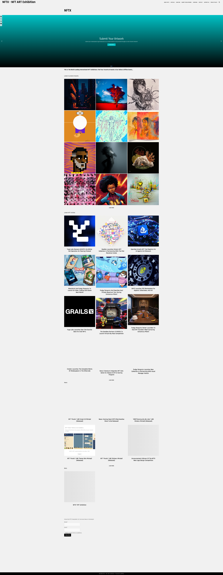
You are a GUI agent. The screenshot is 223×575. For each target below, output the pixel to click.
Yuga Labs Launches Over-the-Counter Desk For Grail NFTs (79, 331)
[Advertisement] (36, 558)
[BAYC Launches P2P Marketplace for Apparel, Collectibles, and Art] (143, 270)
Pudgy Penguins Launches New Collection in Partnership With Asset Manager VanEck (143, 371)
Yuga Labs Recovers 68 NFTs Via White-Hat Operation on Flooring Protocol (79, 250)
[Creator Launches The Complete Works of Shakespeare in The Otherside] (79, 350)
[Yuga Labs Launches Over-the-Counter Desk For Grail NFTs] (79, 311)
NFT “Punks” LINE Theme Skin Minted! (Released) (79, 459)
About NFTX (166, 2)
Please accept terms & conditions (73, 533)
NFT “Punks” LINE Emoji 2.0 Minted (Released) (79, 420)
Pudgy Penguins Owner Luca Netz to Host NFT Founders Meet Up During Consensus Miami (143, 330)
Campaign (195, 2)
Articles (173, 2)
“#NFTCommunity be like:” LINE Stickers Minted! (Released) (143, 420)
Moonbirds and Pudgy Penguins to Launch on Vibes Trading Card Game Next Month (79, 290)
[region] (111, 41)
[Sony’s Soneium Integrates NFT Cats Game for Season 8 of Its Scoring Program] (111, 352)
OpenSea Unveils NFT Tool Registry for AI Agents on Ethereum (143, 250)
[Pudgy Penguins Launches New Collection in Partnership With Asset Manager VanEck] (143, 351)
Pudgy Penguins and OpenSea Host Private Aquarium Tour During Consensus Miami (111, 292)
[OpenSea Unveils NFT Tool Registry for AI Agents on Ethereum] (143, 231)
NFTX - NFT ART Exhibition (18, 2)
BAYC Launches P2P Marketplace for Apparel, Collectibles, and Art (143, 289)
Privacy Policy (214, 2)
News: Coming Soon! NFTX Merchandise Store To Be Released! (111, 420)
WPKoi (122, 573)
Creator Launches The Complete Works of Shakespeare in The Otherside (79, 370)
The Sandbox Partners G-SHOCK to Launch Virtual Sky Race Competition (111, 333)
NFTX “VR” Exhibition (79, 505)
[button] (2, 41)
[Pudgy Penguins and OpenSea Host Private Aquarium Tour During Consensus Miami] (111, 272)
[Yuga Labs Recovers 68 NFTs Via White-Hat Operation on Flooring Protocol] (79, 231)
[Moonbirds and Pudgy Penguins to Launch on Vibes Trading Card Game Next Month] (79, 270)
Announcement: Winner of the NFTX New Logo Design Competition (143, 459)
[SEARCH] (219, 2)
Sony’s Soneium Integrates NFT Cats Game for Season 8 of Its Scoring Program (111, 373)
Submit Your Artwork (187, 2)
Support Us (206, 2)
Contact (201, 2)
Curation (178, 2)
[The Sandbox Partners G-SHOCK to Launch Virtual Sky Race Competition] (111, 313)
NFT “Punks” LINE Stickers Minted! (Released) (111, 459)
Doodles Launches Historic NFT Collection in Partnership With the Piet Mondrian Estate (111, 251)
